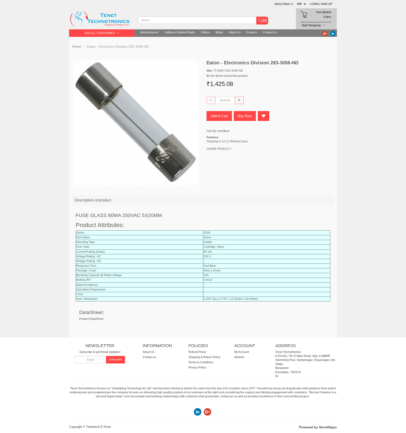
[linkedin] (333, 33)
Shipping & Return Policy (204, 357)
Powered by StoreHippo (318, 427)
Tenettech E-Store (98, 427)
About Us (235, 32)
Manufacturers (149, 32)
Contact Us (270, 32)
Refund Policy (197, 352)
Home (76, 46)
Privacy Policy (197, 367)
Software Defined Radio (179, 32)
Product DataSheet (91, 319)
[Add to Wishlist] (263, 116)
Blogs (219, 32)
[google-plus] (325, 33)
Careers (251, 32)
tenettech (224, 131)
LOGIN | (315, 4)
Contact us (149, 357)
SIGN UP (326, 4)
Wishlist (239, 357)
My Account (241, 352)
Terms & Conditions (200, 362)
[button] (283, 4)
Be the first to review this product (227, 75)
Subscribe (115, 359)
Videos (205, 32)
